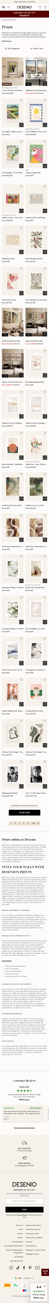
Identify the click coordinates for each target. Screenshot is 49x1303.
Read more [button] (7, 41)
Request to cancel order (35, 1250)
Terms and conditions (34, 1238)
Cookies (29, 1242)
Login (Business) (16, 1261)
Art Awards (18, 1257)
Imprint (20, 1234)
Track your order (32, 1234)
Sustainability (17, 1242)
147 (33, 823)
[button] (39, 1292)
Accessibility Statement (13, 1246)
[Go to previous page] (11, 823)
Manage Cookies (32, 1254)
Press (21, 1229)
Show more (24, 812)
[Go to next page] (38, 823)
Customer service (33, 1229)
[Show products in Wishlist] (40, 7)
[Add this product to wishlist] (21, 59)
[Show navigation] (3, 7)
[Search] (8, 7)
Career (20, 1238)
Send (24, 1209)
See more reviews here (24, 1128)
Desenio (5, 20)
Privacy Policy (21, 1215)
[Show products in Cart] (45, 7)
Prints (13, 20)
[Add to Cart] (45, 84)
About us (19, 1225)
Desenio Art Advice (33, 1225)
